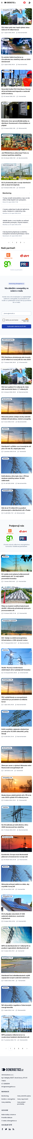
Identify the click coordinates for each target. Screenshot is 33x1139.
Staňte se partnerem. (16, 270)
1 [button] (12, 242)
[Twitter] (7, 1129)
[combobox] (16, 193)
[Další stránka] (27, 1049)
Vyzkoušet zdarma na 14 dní (16, 326)
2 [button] (16, 242)
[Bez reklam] (24, 2)
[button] (8, 242)
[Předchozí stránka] (6, 1049)
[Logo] (10, 2)
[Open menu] (1, 2)
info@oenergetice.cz (8, 1087)
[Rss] (14, 1129)
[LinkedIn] (10, 1129)
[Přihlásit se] (29, 2)
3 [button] (20, 242)
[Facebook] (3, 1129)
